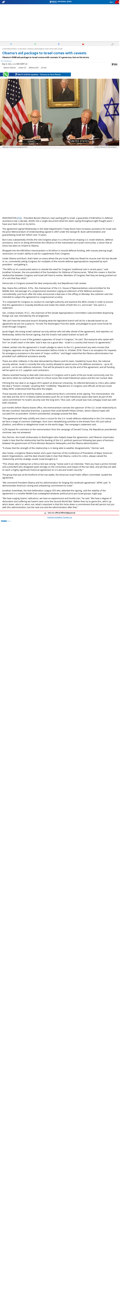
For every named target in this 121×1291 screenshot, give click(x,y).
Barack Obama (9, 68)
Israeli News (22, 49)
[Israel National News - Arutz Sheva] (60, 2)
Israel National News (9, 49)
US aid (43, 68)
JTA (19, 218)
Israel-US (22, 68)
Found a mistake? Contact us (59, 517)
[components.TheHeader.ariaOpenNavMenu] (19, 2)
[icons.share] (117, 2)
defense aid (33, 68)
